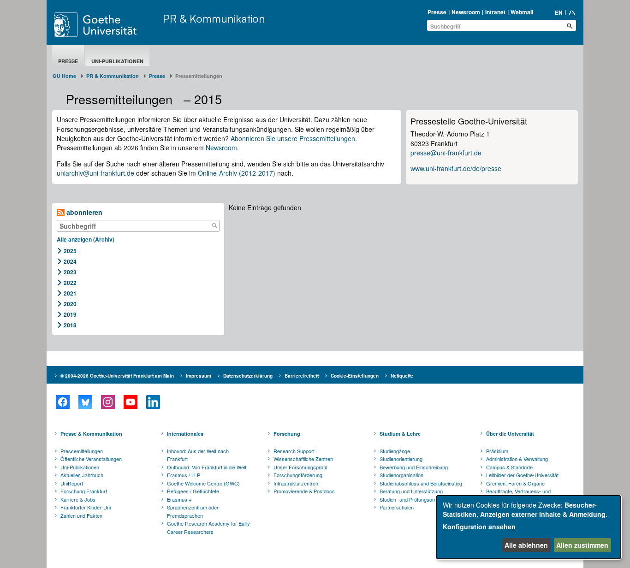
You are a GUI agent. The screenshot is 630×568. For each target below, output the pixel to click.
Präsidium (497, 451)
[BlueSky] (85, 402)
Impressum (198, 376)
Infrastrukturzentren (295, 483)
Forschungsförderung (297, 475)
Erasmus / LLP (183, 475)
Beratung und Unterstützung (411, 491)
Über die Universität (510, 433)
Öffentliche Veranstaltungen (91, 458)
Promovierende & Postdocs (304, 491)
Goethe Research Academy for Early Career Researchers (208, 527)
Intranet (495, 12)
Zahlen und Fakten (81, 515)
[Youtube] (130, 402)
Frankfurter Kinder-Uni (85, 507)
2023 (70, 272)
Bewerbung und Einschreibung (414, 467)
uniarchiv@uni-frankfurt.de (95, 173)
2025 (70, 251)
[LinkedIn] (153, 402)
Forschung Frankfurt (83, 491)
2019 (70, 314)
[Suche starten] (569, 26)
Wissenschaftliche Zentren (303, 458)
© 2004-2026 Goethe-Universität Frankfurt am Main (117, 376)
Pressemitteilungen (81, 451)
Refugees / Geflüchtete (193, 491)
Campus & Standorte (509, 467)
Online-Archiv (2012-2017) (236, 173)
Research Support (294, 451)
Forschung (286, 433)
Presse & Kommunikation (91, 433)
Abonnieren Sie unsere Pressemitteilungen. (294, 138)
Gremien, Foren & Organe (515, 483)
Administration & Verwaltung (517, 458)
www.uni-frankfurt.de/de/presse (455, 168)
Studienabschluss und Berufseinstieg (421, 483)
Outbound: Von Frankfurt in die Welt (206, 467)
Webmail (522, 12)
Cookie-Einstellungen (355, 376)
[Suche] (214, 225)
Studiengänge (395, 451)
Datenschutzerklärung (248, 376)
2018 (70, 325)
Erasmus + (179, 499)
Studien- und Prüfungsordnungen (416, 499)
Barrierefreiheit (302, 376)
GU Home (64, 75)
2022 (70, 282)
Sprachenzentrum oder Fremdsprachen (193, 511)
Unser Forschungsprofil (300, 467)
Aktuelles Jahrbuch (81, 475)
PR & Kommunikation (214, 18)
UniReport (71, 483)
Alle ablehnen (526, 545)
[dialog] (528, 527)
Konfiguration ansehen (479, 526)
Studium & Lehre (400, 433)
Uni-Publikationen (117, 61)
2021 (70, 293)
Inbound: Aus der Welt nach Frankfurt (198, 455)
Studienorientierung (401, 458)
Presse (437, 12)
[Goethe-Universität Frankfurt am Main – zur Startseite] (106, 24)
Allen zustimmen (582, 545)
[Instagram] (107, 402)
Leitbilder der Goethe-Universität (522, 475)
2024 (70, 261)
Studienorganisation (401, 475)
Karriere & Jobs (77, 499)
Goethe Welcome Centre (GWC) (203, 483)
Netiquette (402, 376)
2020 (70, 304)
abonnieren (83, 212)
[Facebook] (62, 402)
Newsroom (466, 12)
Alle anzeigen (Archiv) (85, 239)
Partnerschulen (397, 507)
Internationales (185, 433)
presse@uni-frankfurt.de (445, 152)
